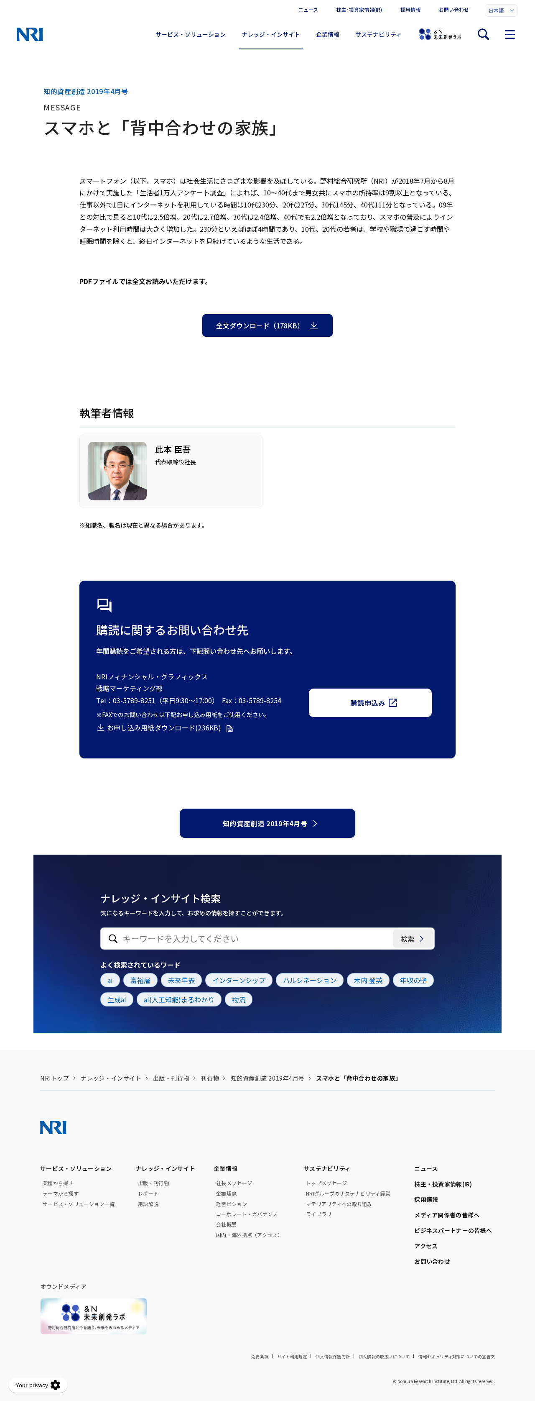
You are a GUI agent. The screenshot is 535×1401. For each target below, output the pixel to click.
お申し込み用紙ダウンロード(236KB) (164, 727)
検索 (407, 939)
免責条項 (259, 1356)
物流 (238, 999)
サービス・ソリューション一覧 (79, 1204)
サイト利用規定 (292, 1356)
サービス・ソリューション (190, 34)
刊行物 (210, 1078)
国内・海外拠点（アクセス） (249, 1235)
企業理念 (226, 1193)
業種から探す (58, 1183)
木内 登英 (368, 980)
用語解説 (148, 1204)
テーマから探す (61, 1193)
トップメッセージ (326, 1183)
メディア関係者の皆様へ (446, 1215)
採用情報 (410, 9)
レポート (148, 1193)
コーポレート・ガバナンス (247, 1214)
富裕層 (140, 980)
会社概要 (226, 1224)
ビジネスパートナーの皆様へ (453, 1230)
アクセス (426, 1246)
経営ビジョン (231, 1204)
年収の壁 (413, 980)
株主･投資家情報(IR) (359, 9)
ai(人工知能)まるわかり (179, 999)
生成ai (116, 999)
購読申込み (367, 703)
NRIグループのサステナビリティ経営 (348, 1193)
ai (110, 980)
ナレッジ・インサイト (271, 34)
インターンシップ (238, 980)
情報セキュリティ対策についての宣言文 (456, 1356)
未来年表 (181, 980)
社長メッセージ (234, 1183)
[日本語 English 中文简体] (501, 10)
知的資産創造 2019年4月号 (265, 823)
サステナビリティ (378, 34)
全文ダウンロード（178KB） (260, 325)
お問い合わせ (454, 9)
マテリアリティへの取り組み (339, 1204)
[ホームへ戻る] (30, 34)
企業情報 (327, 34)
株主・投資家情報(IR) (443, 1184)
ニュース (308, 9)
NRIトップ (54, 1078)
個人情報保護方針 (333, 1356)
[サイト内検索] (483, 34)
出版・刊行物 (171, 1078)
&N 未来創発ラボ (440, 34)
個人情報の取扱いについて (384, 1356)
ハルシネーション (309, 980)
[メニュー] (510, 34)
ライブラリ (318, 1214)
